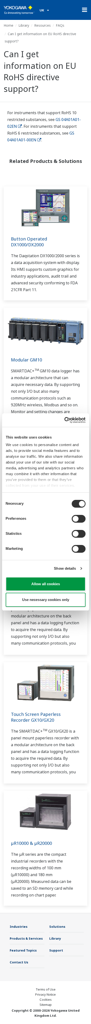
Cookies (46, 999)
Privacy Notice (45, 994)
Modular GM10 (26, 360)
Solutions (57, 926)
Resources (42, 25)
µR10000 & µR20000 (31, 843)
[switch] (78, 519)
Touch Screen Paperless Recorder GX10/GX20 (36, 717)
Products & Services (26, 938)
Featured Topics (23, 950)
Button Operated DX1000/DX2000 (29, 242)
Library (23, 25)
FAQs (60, 25)
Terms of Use (46, 989)
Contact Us (19, 962)
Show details (65, 568)
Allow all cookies (45, 584)
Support (56, 950)
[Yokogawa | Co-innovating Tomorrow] (19, 10)
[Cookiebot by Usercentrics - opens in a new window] (64, 420)
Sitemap (46, 1004)
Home (8, 25)
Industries (18, 926)
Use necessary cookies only (45, 600)
